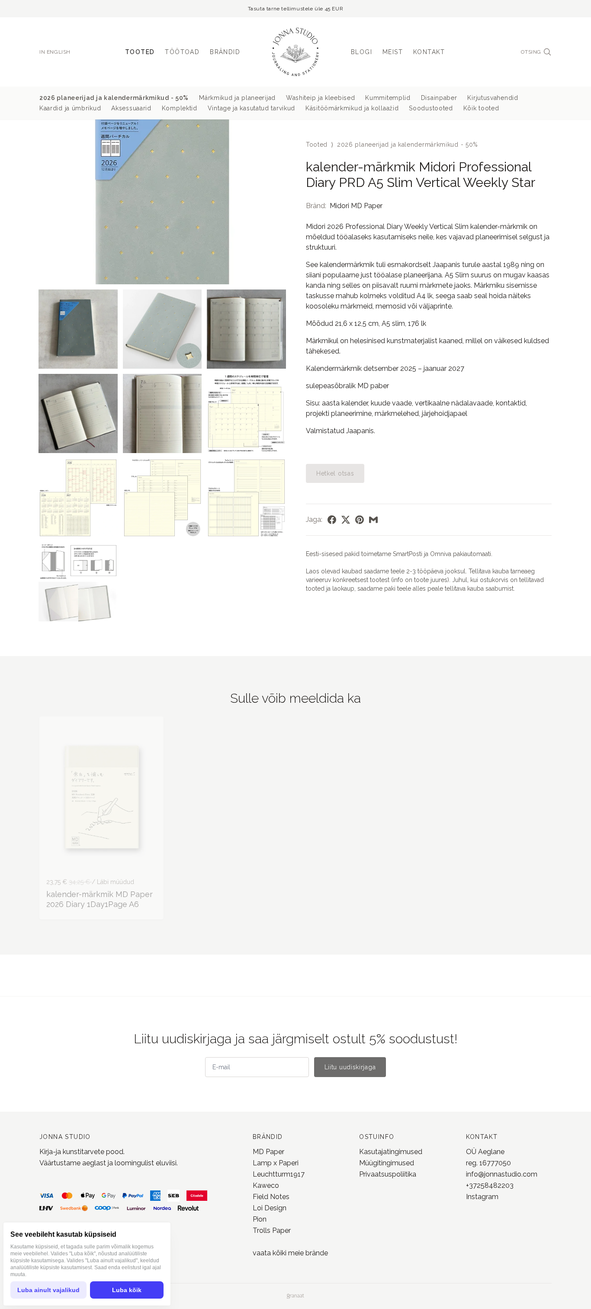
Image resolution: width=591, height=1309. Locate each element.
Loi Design (269, 1208)
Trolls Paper (272, 1230)
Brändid (225, 51)
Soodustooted (431, 108)
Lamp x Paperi (276, 1163)
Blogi (361, 51)
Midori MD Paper (356, 206)
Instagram (482, 1197)
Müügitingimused (386, 1163)
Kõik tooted (481, 108)
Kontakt (429, 51)
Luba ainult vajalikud (48, 1289)
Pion (260, 1219)
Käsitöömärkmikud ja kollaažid (351, 108)
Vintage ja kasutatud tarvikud (251, 108)
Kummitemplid (387, 97)
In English (55, 52)
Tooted (139, 51)
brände (316, 1253)
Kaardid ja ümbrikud (70, 108)
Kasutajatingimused (390, 1152)
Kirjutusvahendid (492, 97)
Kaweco (266, 1185)
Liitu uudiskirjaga (350, 1067)
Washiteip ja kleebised (320, 97)
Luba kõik (126, 1289)
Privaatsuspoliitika (387, 1174)
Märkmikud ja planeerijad (237, 97)
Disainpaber (439, 97)
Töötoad (182, 51)
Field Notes (271, 1197)
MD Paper (268, 1152)
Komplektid (179, 108)
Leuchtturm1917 (279, 1174)
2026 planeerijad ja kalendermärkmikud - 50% (114, 97)
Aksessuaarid (131, 108)
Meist (392, 51)
